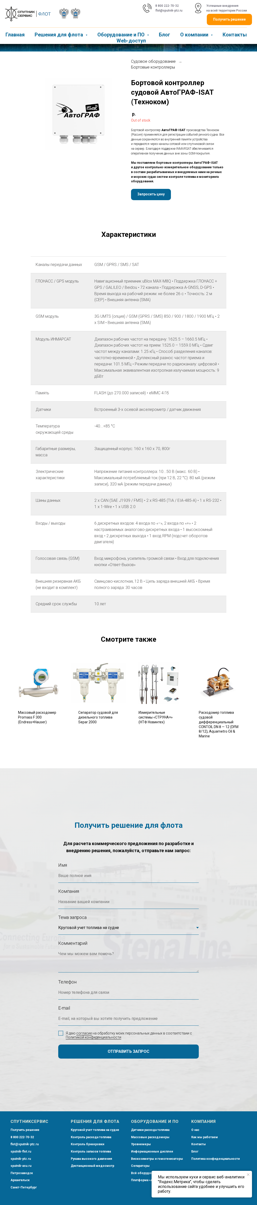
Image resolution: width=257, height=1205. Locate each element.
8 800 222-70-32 (167, 6)
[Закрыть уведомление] (248, 1174)
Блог (164, 35)
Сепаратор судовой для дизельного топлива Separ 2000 (98, 740)
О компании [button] (195, 35)
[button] (151, 217)
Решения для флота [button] (59, 35)
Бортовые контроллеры (153, 89)
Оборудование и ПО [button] (121, 35)
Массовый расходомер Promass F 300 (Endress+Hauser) (37, 740)
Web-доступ (131, 41)
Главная (15, 35)
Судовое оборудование (153, 84)
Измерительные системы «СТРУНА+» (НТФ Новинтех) (156, 740)
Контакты (235, 35)
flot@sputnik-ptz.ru (168, 10)
